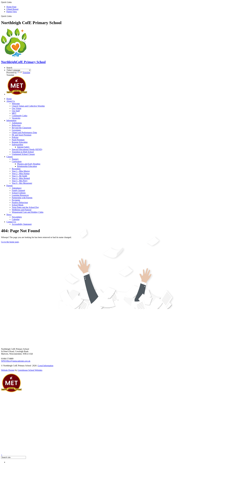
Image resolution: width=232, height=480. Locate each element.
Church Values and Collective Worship (28, 106)
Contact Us (11, 222)
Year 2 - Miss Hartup (21, 173)
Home (9, 99)
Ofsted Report (12, 9)
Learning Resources (20, 195)
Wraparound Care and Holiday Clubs (27, 212)
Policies (15, 137)
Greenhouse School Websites (30, 370)
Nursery (15, 159)
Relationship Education (27, 166)
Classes (9, 156)
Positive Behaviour (20, 202)
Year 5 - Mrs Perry (20, 181)
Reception (16, 169)
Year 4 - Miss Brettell (21, 178)
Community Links (19, 115)
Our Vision (16, 108)
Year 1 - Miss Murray (21, 171)
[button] (12, 16)
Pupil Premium (18, 140)
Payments (16, 200)
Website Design (7, 370)
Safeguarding (17, 144)
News (8, 214)
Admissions (17, 123)
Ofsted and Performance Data (24, 132)
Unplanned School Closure (23, 154)
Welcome (16, 103)
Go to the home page (10, 242)
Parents (9, 185)
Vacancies (16, 118)
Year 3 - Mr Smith (19, 176)
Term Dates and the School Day (25, 207)
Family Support (18, 190)
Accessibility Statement (22, 224)
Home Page (11, 7)
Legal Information (45, 365)
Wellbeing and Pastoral (21, 210)
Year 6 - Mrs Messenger (22, 183)
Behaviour (16, 125)
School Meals (17, 205)
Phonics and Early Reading (28, 164)
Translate (26, 72)
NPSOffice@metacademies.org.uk (15, 361)
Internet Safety (23, 147)
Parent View (11, 11)
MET (14, 113)
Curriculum (16, 161)
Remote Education (20, 142)
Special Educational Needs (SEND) (27, 149)
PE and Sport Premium (21, 135)
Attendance (16, 188)
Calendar (15, 219)
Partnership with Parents (22, 198)
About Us (10, 101)
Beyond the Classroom (21, 128)
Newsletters (17, 217)
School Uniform (19, 193)
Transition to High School (23, 152)
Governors (16, 130)
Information (11, 120)
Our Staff (16, 111)
